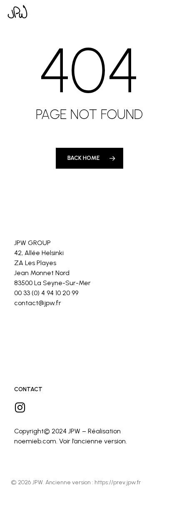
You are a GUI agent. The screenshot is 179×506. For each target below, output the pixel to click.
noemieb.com (35, 441)
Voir (64, 441)
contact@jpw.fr (37, 303)
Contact (28, 389)
